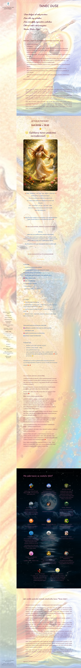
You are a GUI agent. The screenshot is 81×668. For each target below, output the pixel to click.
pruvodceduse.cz (45, 661)
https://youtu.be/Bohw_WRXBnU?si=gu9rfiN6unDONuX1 (41, 226)
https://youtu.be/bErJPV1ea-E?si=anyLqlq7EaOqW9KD (41, 254)
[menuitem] (8, 313)
